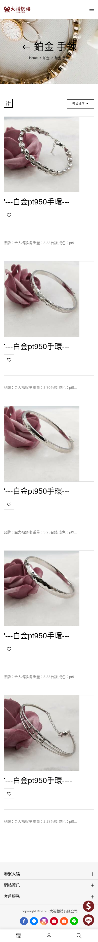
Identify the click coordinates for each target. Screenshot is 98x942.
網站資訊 (12, 885)
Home (33, 58)
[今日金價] (88, 906)
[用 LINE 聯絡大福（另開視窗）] (88, 920)
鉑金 (46, 58)
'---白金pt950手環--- (37, 202)
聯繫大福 (12, 874)
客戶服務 (12, 896)
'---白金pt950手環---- (38, 780)
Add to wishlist (9, 215)
